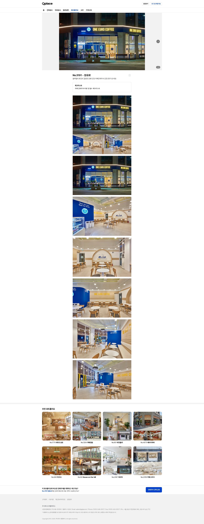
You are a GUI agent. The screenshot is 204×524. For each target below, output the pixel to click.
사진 (82, 10)
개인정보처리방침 (60, 499)
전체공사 (49, 10)
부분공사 (58, 10)
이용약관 (51, 499)
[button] (129, 75)
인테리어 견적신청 (154, 490)
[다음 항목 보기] (158, 41)
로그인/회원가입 (156, 4)
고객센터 (44, 499)
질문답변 (66, 10)
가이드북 (89, 10)
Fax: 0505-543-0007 (113, 509)
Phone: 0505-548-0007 (96, 509)
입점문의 (145, 4)
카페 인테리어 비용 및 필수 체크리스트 (87, 87)
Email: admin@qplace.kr (79, 509)
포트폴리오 (74, 10)
